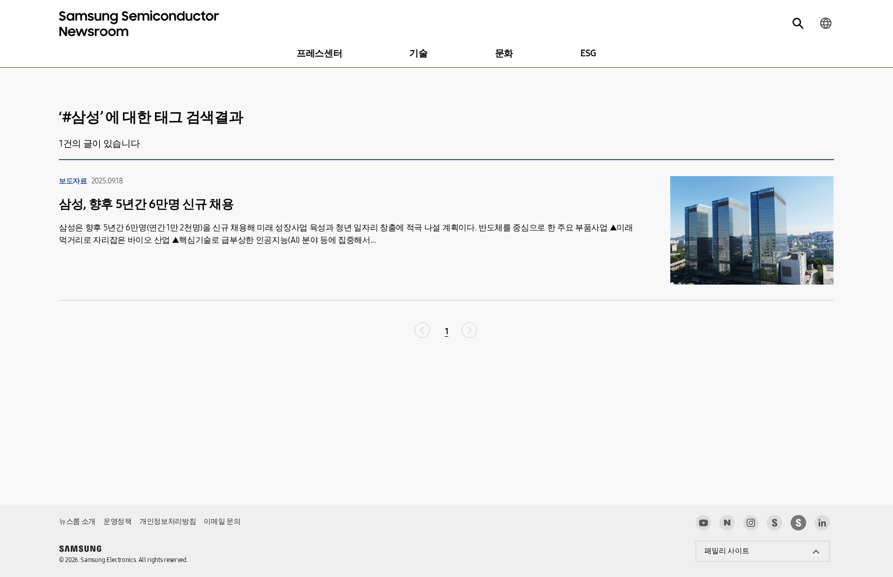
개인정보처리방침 (168, 521)
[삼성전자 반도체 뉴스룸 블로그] (727, 523)
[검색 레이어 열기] (798, 23)
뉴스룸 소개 (77, 521)
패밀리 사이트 (726, 551)
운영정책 (117, 521)
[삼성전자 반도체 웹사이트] (798, 523)
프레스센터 (319, 53)
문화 (504, 53)
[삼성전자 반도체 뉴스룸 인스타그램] (751, 523)
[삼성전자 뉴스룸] (774, 523)
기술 (418, 53)
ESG (588, 53)
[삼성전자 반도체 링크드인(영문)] (822, 523)
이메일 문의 (222, 521)
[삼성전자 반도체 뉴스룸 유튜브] (703, 523)
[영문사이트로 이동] (826, 23)
